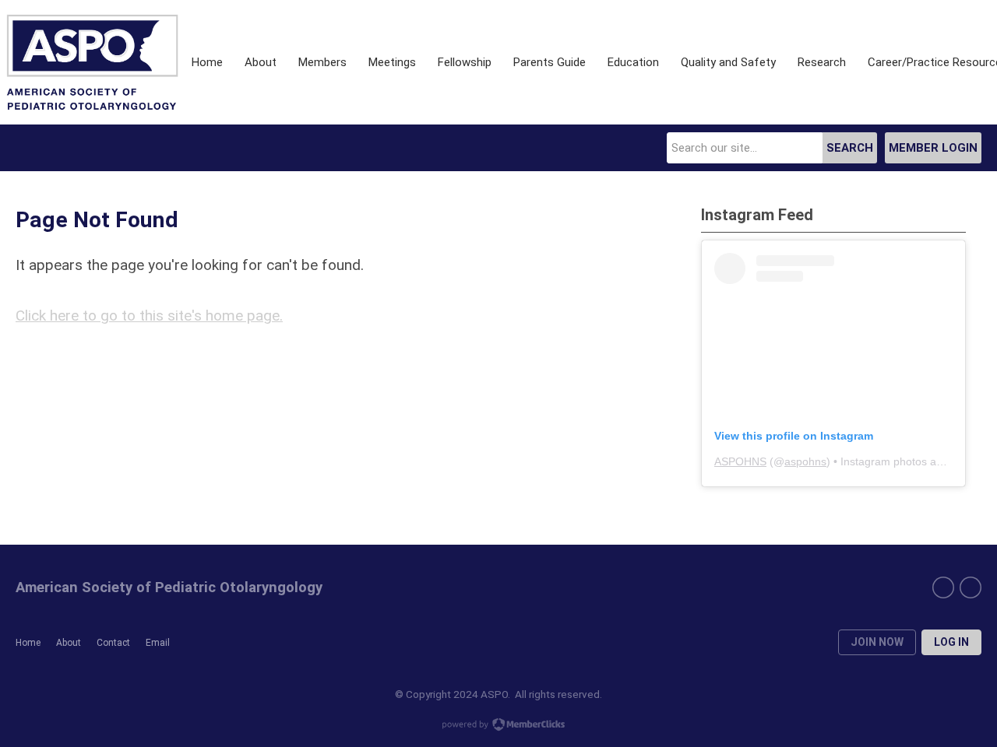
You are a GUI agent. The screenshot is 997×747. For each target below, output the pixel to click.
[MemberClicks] (92, 62)
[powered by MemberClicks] (498, 726)
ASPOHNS (740, 461)
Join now (877, 642)
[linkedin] (943, 587)
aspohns (805, 461)
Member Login (933, 148)
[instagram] (970, 587)
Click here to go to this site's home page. (149, 315)
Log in (951, 642)
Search (849, 148)
